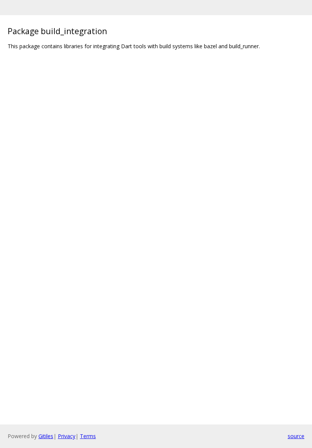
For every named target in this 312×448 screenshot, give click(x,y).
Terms (88, 436)
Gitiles (45, 436)
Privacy (66, 436)
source (296, 436)
